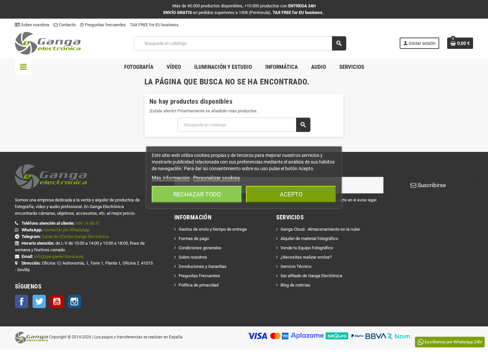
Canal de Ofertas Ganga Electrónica (75, 236)
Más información (171, 177)
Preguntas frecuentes (103, 24)
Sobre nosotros (34, 24)
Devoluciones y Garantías (202, 266)
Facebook (21, 301)
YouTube (56, 301)
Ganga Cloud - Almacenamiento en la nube (320, 229)
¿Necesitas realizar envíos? (306, 257)
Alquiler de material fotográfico (309, 238)
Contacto (67, 24)
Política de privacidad (198, 285)
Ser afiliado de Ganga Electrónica (311, 275)
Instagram (74, 301)
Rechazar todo (197, 193)
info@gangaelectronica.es (59, 256)
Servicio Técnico (296, 266)
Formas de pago (194, 238)
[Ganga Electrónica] (48, 43)
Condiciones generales (200, 247)
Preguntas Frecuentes (199, 275)
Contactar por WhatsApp (66, 229)
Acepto (291, 193)
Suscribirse (431, 185)
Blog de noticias (295, 285)
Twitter (39, 301)
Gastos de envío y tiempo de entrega (213, 229)
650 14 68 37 (88, 223)
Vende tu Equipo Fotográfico (307, 247)
